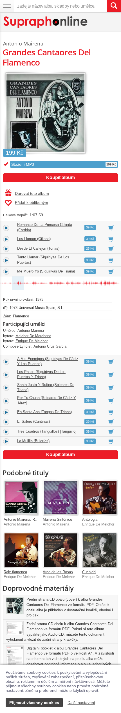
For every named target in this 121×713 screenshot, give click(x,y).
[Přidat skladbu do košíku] (111, 227)
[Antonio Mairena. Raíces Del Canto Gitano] (21, 497)
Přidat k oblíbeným (31, 202)
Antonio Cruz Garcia (49, 346)
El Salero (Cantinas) (33, 421)
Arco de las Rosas (58, 572)
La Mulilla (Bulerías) (33, 441)
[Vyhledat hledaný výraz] (114, 6)
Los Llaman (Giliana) (34, 239)
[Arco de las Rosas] (60, 550)
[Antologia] (100, 497)
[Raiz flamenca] (21, 550)
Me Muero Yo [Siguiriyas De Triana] (46, 271)
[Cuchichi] (100, 550)
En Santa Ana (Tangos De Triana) (44, 412)
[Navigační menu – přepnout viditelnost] (7, 6)
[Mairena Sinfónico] (60, 497)
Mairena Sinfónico (57, 519)
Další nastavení (81, 702)
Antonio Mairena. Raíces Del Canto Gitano (38, 519)
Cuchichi (89, 572)
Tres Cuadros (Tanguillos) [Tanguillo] (47, 431)
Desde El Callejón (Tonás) (38, 248)
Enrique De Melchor (31, 341)
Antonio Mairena (23, 43)
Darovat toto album (32, 193)
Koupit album (60, 177)
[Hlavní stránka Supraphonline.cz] (45, 22)
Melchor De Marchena (33, 336)
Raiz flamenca (15, 572)
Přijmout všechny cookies (34, 702)
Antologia (89, 519)
